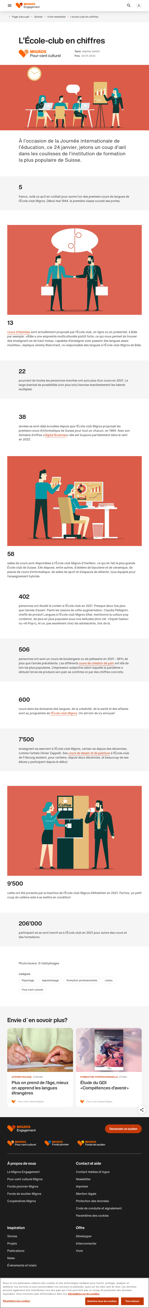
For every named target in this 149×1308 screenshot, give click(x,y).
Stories (12, 1236)
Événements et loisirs (22, 1265)
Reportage (28, 980)
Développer (84, 1236)
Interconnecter (86, 1243)
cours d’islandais (18, 332)
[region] (74, 1293)
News (11, 1258)
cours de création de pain (96, 663)
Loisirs (108, 980)
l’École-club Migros (63, 713)
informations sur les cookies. (84, 1294)
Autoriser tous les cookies (102, 1301)
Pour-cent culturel (32, 990)
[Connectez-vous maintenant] (139, 5)
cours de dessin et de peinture (89, 753)
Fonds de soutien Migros (24, 1194)
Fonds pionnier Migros (22, 1186)
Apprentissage (50, 980)
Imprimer (82, 1186)
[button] (9, 5)
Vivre (79, 1251)
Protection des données (92, 1201)
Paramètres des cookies (16, 1301)
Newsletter (83, 1179)
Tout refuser (132, 1301)
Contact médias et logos (93, 1172)
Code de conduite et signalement (99, 1208)
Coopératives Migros (21, 1201)
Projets (12, 1243)
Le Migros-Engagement (23, 1172)
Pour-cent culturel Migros (25, 1179)
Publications (15, 1251)
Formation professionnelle (82, 980)
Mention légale (86, 1194)
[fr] (27, 6)
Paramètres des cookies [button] (92, 1215)
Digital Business (56, 435)
